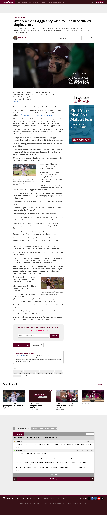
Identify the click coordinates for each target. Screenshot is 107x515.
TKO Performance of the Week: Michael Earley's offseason (65, 405)
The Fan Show (87, 404)
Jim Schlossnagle (18, 371)
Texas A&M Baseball (20, 17)
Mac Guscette (17, 373)
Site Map (53, 498)
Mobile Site (58, 498)
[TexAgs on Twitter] (88, 498)
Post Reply (18, 434)
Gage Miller (43, 371)
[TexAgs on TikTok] (102, 498)
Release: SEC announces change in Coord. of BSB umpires (38, 405)
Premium (43, 2)
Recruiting (31, 2)
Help (34, 498)
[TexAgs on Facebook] (92, 498)
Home (18, 498)
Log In (88, 2)
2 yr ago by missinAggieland (33, 438)
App (64, 498)
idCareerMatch (20, 356)
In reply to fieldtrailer (81, 450)
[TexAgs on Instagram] (95, 498)
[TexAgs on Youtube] (98, 498)
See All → (101, 384)
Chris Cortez (40, 373)
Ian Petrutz (51, 371)
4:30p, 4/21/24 (90, 450)
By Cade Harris (23, 37)
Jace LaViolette (58, 373)
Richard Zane (8, 408)
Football (24, 2)
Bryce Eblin (27, 371)
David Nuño (60, 409)
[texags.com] (8, 2)
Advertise (29, 498)
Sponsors (49, 2)
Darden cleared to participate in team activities (14, 405)
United (55, 2)
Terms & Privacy (45, 498)
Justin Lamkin (17, 376)
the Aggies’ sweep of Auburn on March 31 (36, 115)
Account (23, 498)
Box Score (17, 101)
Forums (18, 2)
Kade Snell (58, 371)
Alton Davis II (35, 371)
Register (93, 2)
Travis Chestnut (49, 373)
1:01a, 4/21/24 (90, 441)
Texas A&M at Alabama (29, 373)
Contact (38, 498)
